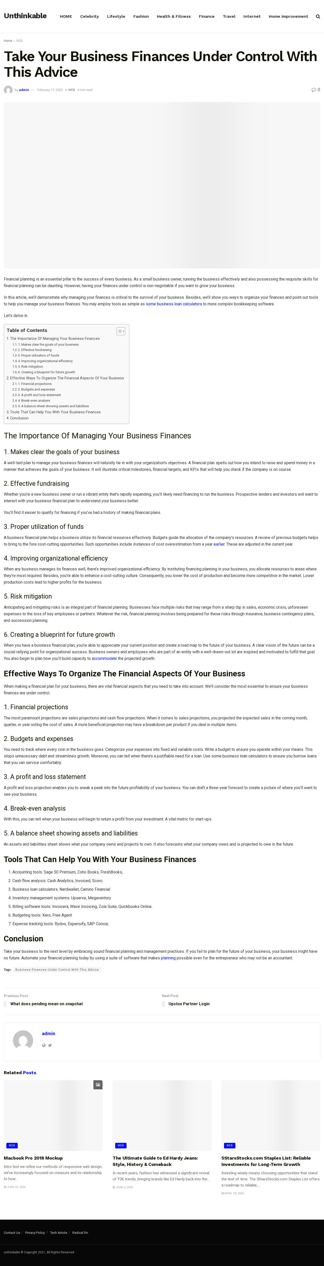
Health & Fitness (174, 16)
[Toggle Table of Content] (118, 331)
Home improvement (288, 16)
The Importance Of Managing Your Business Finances (55, 339)
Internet (252, 16)
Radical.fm (80, 1233)
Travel (229, 16)
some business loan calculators (174, 304)
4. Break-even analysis (34, 400)
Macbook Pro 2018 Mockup (33, 1158)
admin (24, 90)
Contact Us (12, 1233)
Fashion (141, 16)
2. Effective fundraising (35, 350)
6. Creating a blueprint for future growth (46, 372)
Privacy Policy (35, 1233)
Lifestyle (116, 16)
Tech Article (58, 1233)
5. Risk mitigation (30, 366)
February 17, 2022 (50, 90)
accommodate (104, 658)
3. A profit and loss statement (39, 395)
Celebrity (89, 16)
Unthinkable (25, 16)
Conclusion (19, 418)
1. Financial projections (35, 384)
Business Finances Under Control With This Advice (57, 970)
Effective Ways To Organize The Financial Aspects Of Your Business (67, 378)
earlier (219, 544)
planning (168, 958)
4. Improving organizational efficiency (45, 361)
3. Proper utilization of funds (38, 355)
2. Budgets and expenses (36, 389)
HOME (66, 16)
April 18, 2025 (234, 1193)
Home (8, 41)
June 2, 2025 (124, 1187)
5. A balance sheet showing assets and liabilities (53, 406)
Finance (207, 16)
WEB (19, 41)
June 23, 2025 (16, 1187)
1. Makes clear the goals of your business (48, 344)
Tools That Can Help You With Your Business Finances (55, 412)
